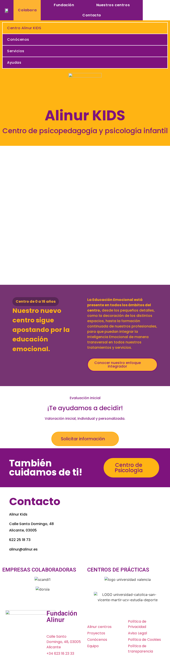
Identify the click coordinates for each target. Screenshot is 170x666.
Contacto (91, 15)
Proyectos (96, 633)
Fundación (64, 5)
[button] (122, 364)
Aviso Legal (137, 633)
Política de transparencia (140, 648)
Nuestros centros (113, 5)
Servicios (15, 51)
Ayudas (14, 62)
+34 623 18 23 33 (60, 653)
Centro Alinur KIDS (24, 28)
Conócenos (18, 39)
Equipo (93, 646)
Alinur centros (99, 626)
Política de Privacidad (137, 624)
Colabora (27, 10)
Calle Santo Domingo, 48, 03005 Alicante (63, 642)
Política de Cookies (144, 639)
